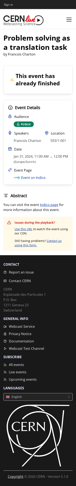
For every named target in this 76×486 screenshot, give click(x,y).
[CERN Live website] (23, 19)
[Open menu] (69, 19)
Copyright (15, 476)
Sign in (8, 4)
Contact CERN (20, 281)
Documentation (21, 341)
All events (16, 364)
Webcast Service (22, 326)
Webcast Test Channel (26, 348)
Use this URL (23, 229)
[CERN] (38, 435)
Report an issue (21, 272)
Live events (17, 372)
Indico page (49, 204)
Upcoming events (23, 379)
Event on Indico (33, 177)
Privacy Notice (20, 333)
